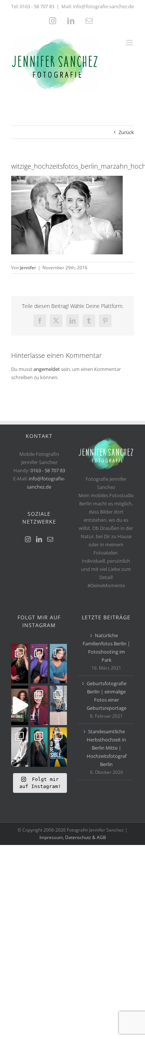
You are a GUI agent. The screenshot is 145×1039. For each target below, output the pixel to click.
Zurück (126, 132)
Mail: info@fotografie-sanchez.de (97, 6)
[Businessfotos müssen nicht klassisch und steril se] (39, 663)
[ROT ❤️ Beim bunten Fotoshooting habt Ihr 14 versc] (19, 663)
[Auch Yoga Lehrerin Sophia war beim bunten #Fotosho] (58, 663)
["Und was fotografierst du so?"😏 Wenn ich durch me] (19, 747)
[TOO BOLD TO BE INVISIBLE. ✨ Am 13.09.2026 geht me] (39, 705)
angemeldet (46, 369)
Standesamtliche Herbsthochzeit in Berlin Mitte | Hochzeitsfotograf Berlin (106, 748)
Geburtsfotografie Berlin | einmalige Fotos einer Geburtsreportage (106, 695)
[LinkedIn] (39, 539)
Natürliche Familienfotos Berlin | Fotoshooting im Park (106, 647)
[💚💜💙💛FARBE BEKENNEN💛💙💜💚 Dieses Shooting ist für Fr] (58, 747)
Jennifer (28, 267)
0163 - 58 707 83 (37, 6)
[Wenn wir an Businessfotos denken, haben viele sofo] (58, 705)
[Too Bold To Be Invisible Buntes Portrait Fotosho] (19, 705)
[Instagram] (28, 539)
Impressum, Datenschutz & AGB (72, 837)
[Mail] (50, 539)
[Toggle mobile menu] (130, 43)
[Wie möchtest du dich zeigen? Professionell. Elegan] (39, 747)
